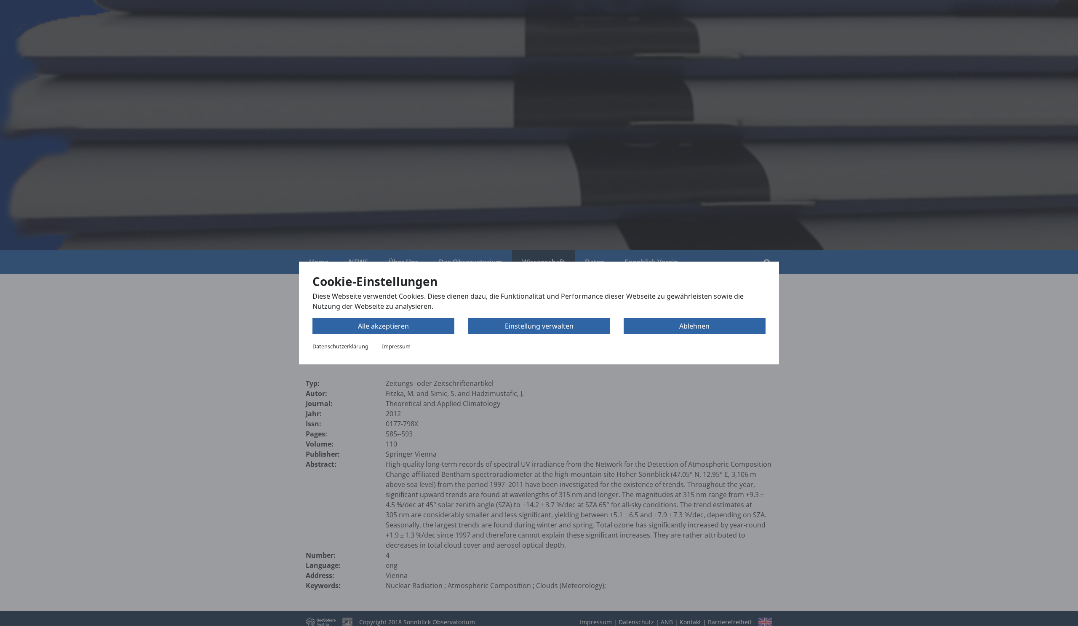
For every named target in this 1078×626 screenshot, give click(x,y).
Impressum (396, 346)
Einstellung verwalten (539, 326)
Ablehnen (694, 326)
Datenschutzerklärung (340, 346)
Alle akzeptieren (383, 326)
